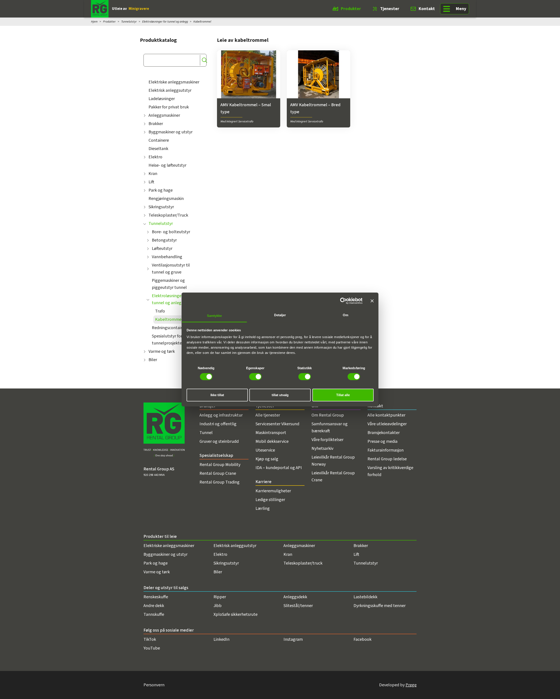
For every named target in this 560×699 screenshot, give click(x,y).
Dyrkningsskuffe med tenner (380, 606)
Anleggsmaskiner (164, 115)
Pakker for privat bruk (169, 107)
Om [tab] (345, 315)
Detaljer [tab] (280, 315)
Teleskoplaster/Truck (168, 215)
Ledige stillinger (270, 500)
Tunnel (206, 433)
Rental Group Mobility (220, 465)
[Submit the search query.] (204, 60)
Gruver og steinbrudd (219, 441)
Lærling (263, 508)
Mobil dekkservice (272, 441)
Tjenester (389, 9)
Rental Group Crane (218, 473)
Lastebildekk (365, 597)
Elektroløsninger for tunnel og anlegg (165, 21)
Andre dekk (154, 606)
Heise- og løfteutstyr (167, 165)
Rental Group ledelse (387, 459)
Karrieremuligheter (273, 491)
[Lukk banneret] (372, 300)
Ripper (220, 597)
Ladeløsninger (162, 99)
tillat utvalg (280, 395)
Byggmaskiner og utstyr (170, 132)
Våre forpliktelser (327, 440)
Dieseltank (158, 149)
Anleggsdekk (295, 597)
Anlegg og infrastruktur (221, 415)
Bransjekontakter (384, 433)
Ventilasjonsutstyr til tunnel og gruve (171, 268)
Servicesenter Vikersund (277, 424)
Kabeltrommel (169, 319)
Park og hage (161, 190)
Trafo (160, 311)
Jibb (218, 606)
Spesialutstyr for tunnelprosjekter (167, 339)
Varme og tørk (162, 351)
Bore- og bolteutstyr (171, 232)
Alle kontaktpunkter (386, 415)
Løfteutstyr (162, 248)
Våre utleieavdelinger (387, 424)
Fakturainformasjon (386, 450)
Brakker (156, 124)
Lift (151, 182)
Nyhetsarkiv (322, 448)
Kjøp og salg (267, 459)
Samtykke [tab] (214, 316)
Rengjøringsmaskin (166, 199)
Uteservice (265, 450)
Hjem (94, 21)
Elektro (155, 157)
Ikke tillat (217, 395)
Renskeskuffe (156, 597)
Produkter (351, 9)
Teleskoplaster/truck (303, 563)
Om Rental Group (328, 415)
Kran (153, 174)
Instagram (293, 639)
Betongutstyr (164, 240)
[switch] (255, 376)
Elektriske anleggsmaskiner (174, 82)
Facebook (362, 639)
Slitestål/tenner (298, 606)
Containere (159, 140)
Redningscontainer (169, 328)
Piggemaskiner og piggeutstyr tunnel (169, 284)
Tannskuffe (154, 614)
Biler (153, 360)
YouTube (152, 648)
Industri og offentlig (218, 424)
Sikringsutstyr (161, 207)
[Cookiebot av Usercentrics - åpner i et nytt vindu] (343, 300)
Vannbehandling (167, 257)
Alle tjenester (268, 415)
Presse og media (382, 441)
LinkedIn (221, 639)
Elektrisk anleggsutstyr (170, 90)
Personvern (154, 685)
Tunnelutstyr (129, 21)
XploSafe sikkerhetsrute (235, 614)
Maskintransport (271, 433)
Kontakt (426, 9)
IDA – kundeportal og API (279, 468)
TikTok (150, 639)
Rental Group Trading (220, 482)
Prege (411, 685)
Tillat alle (343, 395)
